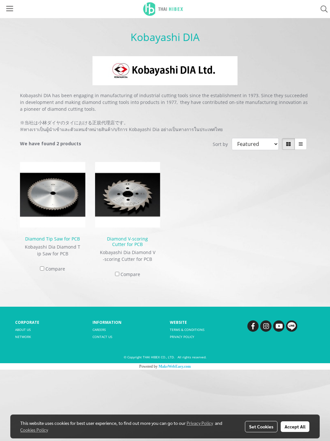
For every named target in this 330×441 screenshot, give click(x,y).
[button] (321, 9)
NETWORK (23, 336)
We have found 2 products (50, 143)
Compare (55, 269)
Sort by (222, 144)
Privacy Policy (200, 423)
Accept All (295, 426)
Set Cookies (261, 426)
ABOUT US (23, 329)
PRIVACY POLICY (182, 336)
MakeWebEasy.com (175, 366)
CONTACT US (102, 336)
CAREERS (99, 329)
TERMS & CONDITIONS (187, 329)
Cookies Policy (34, 430)
